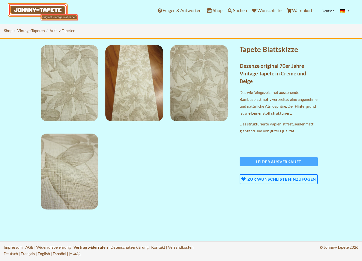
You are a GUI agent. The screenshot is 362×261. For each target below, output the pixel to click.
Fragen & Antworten (181, 10)
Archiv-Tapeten (62, 30)
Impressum (13, 247)
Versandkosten (181, 247)
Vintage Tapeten (31, 30)
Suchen (239, 10)
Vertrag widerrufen (90, 247)
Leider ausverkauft (278, 161)
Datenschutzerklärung (129, 247)
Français (28, 253)
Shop (217, 10)
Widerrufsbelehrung (53, 247)
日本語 (75, 253)
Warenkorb (302, 10)
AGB (29, 247)
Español (59, 253)
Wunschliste (269, 10)
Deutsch (11, 253)
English (44, 253)
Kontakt (158, 247)
